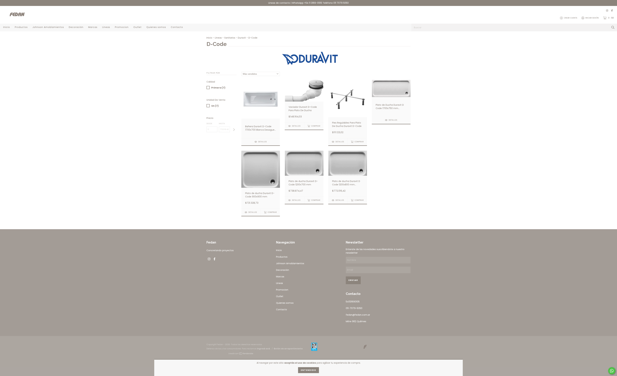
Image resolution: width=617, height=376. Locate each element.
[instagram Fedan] (607, 10)
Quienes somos (156, 27)
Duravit (242, 37)
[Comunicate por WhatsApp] (611, 370)
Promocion (122, 27)
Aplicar (233, 129)
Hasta (222, 123)
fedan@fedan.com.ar (358, 314)
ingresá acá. (264, 348)
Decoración (76, 27)
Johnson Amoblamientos (48, 27)
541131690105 (353, 301)
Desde (209, 123)
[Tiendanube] (241, 354)
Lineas (106, 27)
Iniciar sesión (592, 18)
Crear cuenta (570, 18)
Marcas (92, 27)
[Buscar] (613, 27)
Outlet (137, 27)
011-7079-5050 (354, 308)
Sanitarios (229, 37)
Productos (21, 27)
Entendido (308, 370)
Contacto (177, 27)
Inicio (6, 27)
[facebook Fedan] (612, 10)
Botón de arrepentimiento (288, 348)
